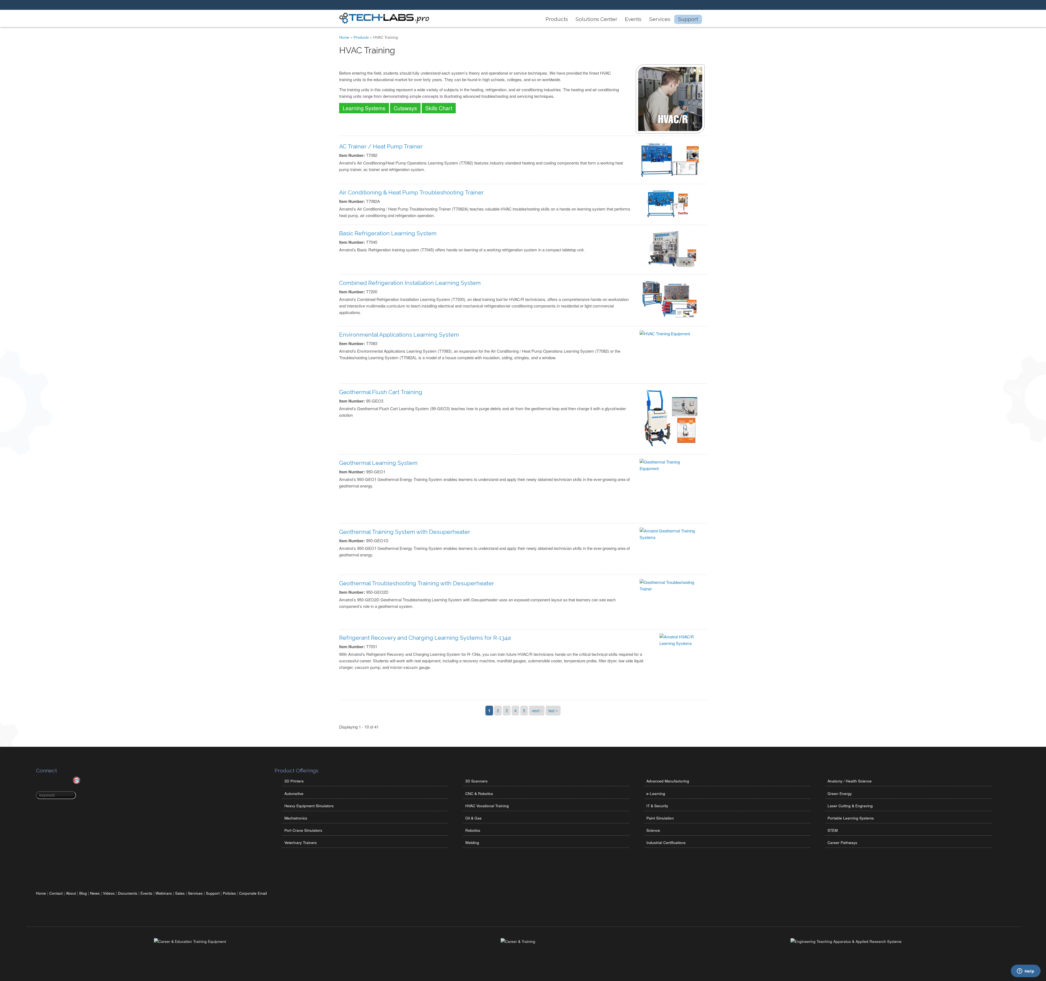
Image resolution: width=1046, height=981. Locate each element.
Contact (56, 893)
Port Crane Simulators (303, 830)
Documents (127, 893)
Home (344, 37)
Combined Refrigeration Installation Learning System (410, 282)
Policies (229, 893)
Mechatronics (295, 818)
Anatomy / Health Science (850, 781)
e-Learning (655, 793)
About (71, 893)
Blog (83, 893)
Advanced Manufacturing (667, 781)
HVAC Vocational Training (487, 805)
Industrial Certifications (666, 842)
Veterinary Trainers (300, 842)
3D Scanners (476, 781)
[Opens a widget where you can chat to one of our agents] (1026, 971)
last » (553, 710)
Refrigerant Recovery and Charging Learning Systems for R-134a (425, 637)
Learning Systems (364, 108)
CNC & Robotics (479, 793)
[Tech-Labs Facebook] (666, 5)
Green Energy (840, 793)
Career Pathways (842, 842)
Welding (472, 842)
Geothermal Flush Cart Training (380, 392)
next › (537, 710)
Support (688, 19)
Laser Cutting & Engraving (850, 805)
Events (633, 19)
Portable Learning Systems (851, 818)
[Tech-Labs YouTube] (676, 5)
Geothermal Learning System (378, 462)
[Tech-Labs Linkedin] (657, 5)
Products (557, 19)
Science (653, 830)
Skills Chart (438, 108)
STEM (833, 830)
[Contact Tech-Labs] (685, 5)
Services (659, 19)
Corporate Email (253, 893)
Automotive (293, 793)
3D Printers (294, 781)
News (95, 893)
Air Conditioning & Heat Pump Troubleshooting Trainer (411, 192)
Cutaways (405, 108)
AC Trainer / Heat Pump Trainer (381, 146)
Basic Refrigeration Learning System (388, 233)
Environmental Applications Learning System (399, 334)
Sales (180, 893)
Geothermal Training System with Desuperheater (404, 531)
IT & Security (657, 805)
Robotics (472, 830)
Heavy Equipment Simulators (309, 805)
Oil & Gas (473, 818)
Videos (109, 893)
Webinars (164, 893)
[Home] (384, 22)
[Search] (694, 5)
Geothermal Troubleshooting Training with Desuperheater (416, 583)
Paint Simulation (660, 818)
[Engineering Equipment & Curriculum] (846, 941)
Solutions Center (596, 19)
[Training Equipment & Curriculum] (190, 941)
